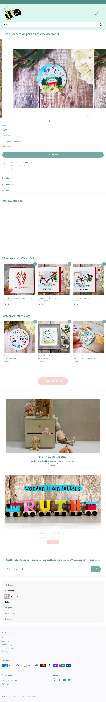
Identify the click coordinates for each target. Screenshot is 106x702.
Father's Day (23, 316)
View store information (18, 170)
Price (4, 125)
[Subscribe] (96, 569)
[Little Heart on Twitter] (69, 679)
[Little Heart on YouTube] (64, 679)
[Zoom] (88, 114)
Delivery (5, 652)
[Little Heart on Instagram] (54, 679)
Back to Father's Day (54, 381)
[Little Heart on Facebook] (59, 679)
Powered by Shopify (27, 696)
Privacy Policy (7, 645)
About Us (5, 641)
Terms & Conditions (9, 648)
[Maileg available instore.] (53, 426)
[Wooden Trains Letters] (53, 502)
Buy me (53, 465)
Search (4, 638)
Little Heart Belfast (26, 258)
